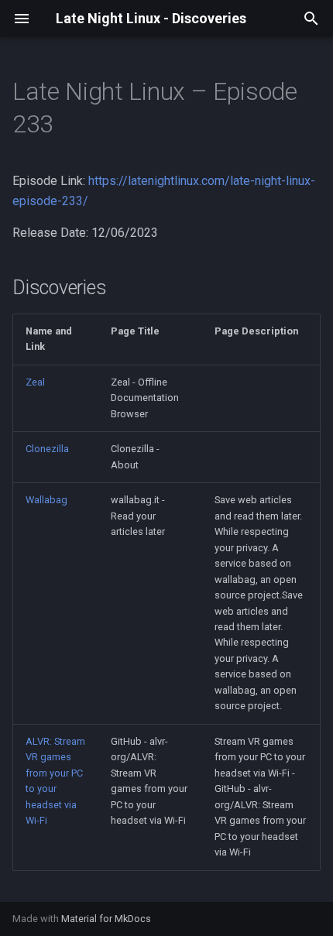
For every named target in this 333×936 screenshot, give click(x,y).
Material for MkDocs (106, 918)
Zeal (35, 382)
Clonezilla (47, 448)
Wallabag (46, 500)
